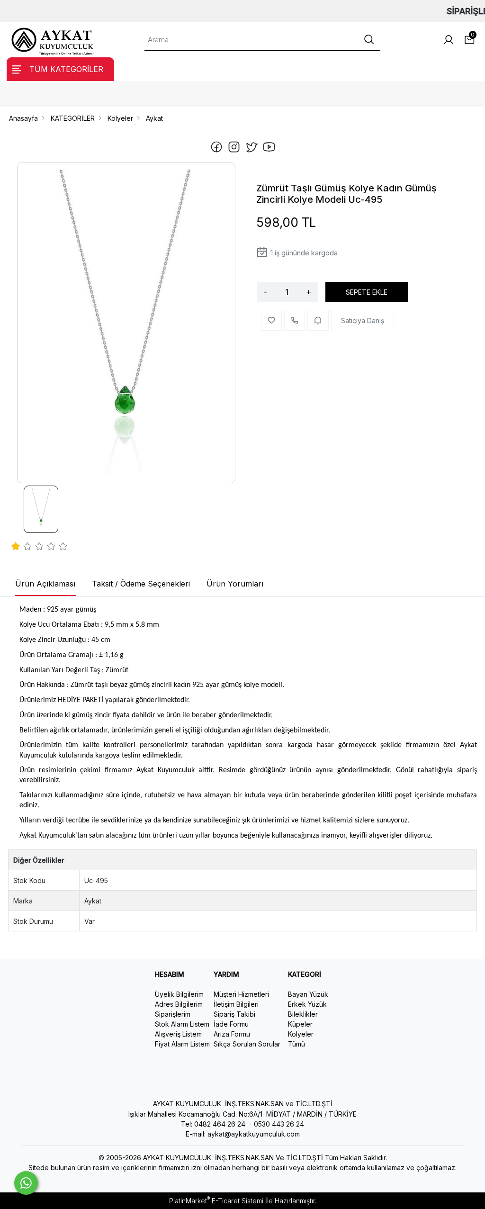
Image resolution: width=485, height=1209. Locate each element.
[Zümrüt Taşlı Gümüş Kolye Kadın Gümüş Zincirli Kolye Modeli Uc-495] (126, 323)
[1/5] (16, 547)
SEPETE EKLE (366, 292)
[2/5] (22, 547)
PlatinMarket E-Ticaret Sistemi (216, 1201)
